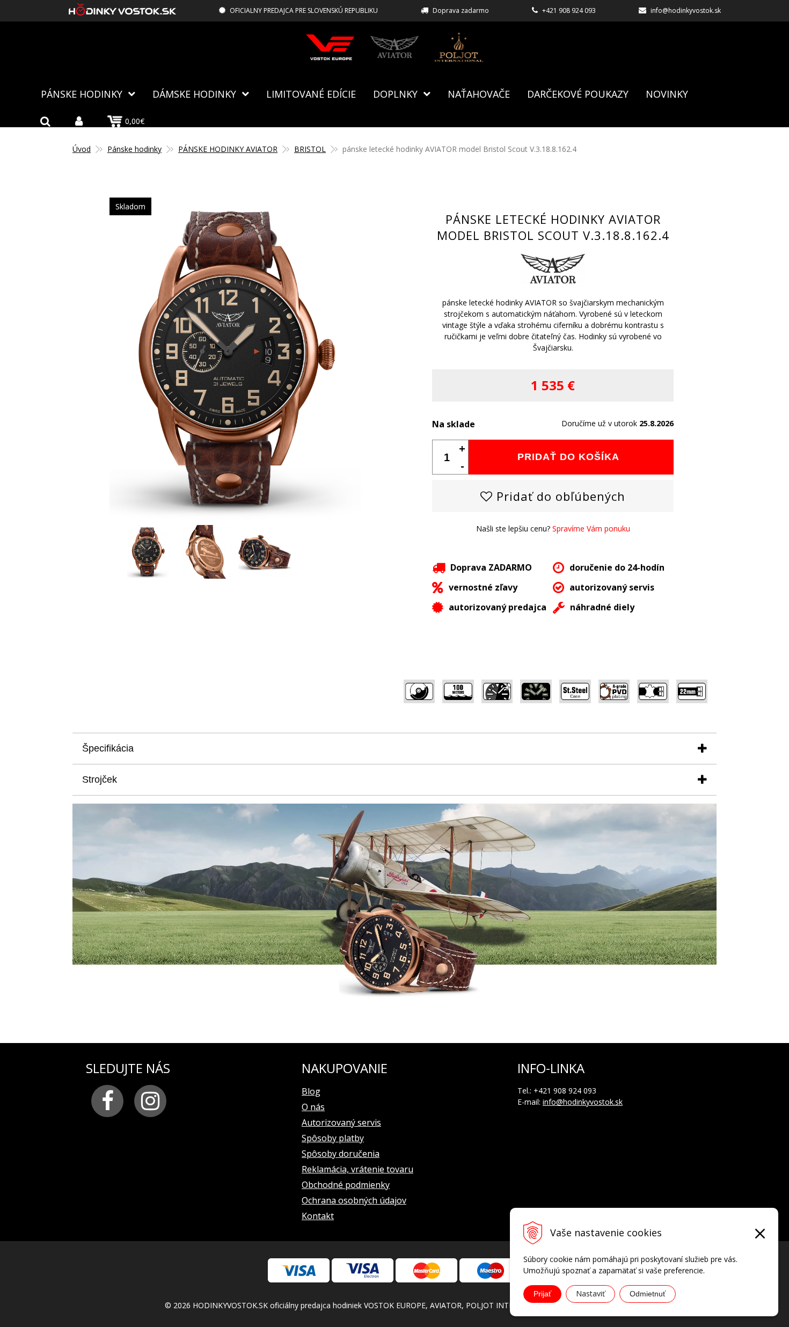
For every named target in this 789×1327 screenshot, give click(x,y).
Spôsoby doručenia (340, 1154)
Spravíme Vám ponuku (591, 528)
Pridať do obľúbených (559, 496)
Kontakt (318, 1216)
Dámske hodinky (194, 94)
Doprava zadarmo (461, 10)
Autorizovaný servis (341, 1122)
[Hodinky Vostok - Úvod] (122, 11)
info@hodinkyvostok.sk (686, 10)
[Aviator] (394, 47)
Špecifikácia (108, 748)
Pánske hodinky (81, 94)
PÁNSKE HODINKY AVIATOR (227, 149)
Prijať (542, 1293)
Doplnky (395, 94)
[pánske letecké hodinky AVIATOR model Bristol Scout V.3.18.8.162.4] (235, 514)
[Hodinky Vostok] (330, 47)
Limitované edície (311, 94)
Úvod (81, 149)
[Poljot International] (459, 47)
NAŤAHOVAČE (479, 94)
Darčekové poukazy (578, 94)
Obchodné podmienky (346, 1185)
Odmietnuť (648, 1293)
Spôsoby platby (333, 1138)
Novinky (667, 94)
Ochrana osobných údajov (354, 1200)
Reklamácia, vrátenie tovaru (357, 1169)
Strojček (99, 779)
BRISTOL (310, 149)
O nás (313, 1107)
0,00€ (134, 121)
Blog (311, 1091)
